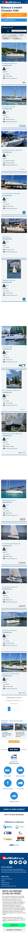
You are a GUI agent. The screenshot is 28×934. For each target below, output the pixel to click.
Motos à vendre (20, 776)
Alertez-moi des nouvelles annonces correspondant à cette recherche (15, 15)
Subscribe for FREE (14, 741)
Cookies (3, 880)
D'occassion (13, 35)
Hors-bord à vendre (8, 788)
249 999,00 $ (17, 38)
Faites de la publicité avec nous (8, 886)
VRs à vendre (7, 776)
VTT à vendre (20, 788)
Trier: (8, 31)
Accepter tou (14, 925)
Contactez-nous (5, 884)
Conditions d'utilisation (6, 878)
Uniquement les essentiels (14, 929)
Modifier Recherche (9, 20)
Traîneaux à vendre (14, 801)
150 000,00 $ (6, 38)
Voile (21, 35)
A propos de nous (5, 882)
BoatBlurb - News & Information (12, 721)
